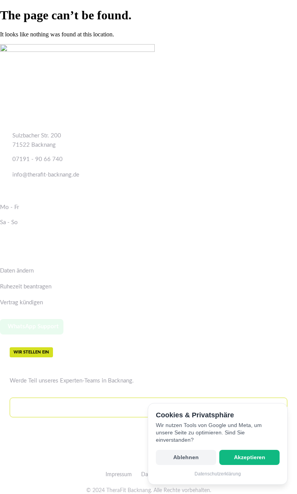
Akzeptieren (249, 457)
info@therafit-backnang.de (45, 175)
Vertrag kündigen (21, 302)
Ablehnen (186, 457)
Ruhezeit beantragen (25, 287)
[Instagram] (143, 460)
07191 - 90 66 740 (37, 159)
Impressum (119, 474)
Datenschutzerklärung (218, 474)
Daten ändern (17, 271)
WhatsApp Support (33, 326)
